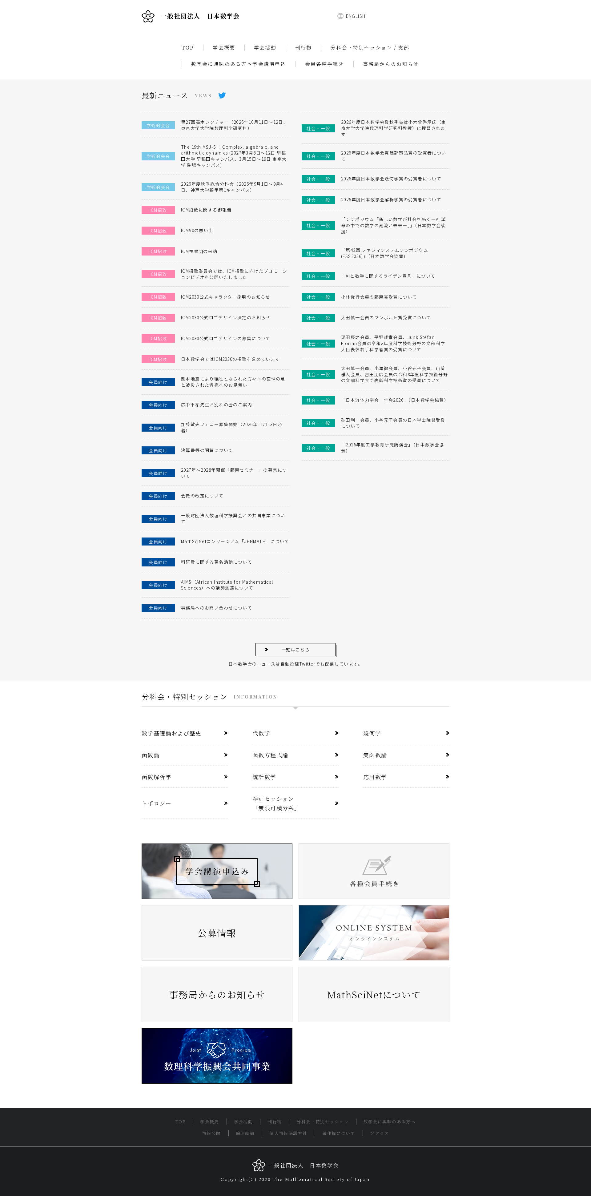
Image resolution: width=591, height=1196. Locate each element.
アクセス (379, 1133)
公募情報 (217, 933)
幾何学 (372, 733)
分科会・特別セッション (322, 1121)
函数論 (150, 755)
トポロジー (156, 803)
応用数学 (375, 777)
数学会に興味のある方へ (222, 64)
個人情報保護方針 (288, 1133)
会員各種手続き (324, 64)
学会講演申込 (269, 64)
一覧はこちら (295, 649)
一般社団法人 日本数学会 (200, 15)
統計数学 (264, 777)
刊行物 (303, 47)
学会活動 (265, 47)
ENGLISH (356, 16)
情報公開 (211, 1133)
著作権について (339, 1133)
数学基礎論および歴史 (171, 733)
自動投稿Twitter (298, 664)
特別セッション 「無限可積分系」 (276, 803)
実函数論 (375, 755)
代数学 (261, 733)
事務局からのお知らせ (391, 64)
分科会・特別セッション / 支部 (370, 47)
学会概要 (224, 47)
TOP (188, 47)
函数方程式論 (270, 755)
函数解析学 (156, 777)
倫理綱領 (245, 1133)
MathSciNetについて (374, 994)
